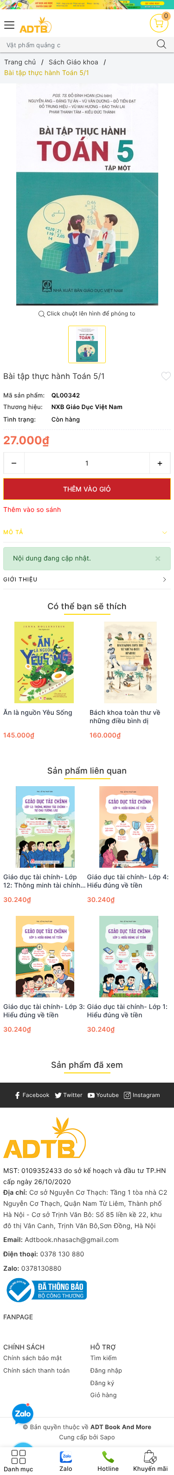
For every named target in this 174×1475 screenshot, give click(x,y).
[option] (87, 194)
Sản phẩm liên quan (87, 771)
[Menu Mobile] (10, 24)
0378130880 (41, 1269)
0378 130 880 (62, 1254)
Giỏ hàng (103, 1395)
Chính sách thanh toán (36, 1370)
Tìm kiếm (103, 1358)
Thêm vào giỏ (87, 489)
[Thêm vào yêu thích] (166, 375)
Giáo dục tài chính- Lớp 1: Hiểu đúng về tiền (127, 1011)
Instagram (145, 1094)
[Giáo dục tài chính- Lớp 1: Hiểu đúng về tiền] (129, 956)
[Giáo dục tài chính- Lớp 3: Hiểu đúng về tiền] (45, 956)
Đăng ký (102, 1383)
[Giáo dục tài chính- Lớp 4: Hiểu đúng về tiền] (129, 827)
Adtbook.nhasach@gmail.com (72, 1240)
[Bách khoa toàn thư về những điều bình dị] (130, 662)
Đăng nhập (106, 1370)
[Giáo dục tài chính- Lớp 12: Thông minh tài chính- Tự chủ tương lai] (45, 827)
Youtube (107, 1094)
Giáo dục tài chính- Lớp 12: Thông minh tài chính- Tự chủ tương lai (43, 881)
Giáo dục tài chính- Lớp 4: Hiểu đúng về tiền (128, 881)
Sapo (107, 1437)
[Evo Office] (87, 4)
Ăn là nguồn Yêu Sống (37, 713)
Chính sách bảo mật (32, 1358)
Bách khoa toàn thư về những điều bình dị (125, 717)
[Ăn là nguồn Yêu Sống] (44, 662)
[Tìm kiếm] (161, 45)
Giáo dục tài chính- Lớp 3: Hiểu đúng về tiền (44, 1011)
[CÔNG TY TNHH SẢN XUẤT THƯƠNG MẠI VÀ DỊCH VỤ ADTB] (35, 25)
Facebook (35, 1094)
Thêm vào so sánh (32, 510)
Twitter (72, 1094)
